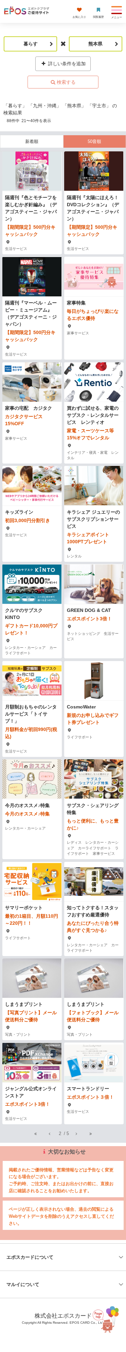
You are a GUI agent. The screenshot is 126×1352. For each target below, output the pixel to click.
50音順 (94, 141)
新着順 (31, 141)
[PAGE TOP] (107, 1318)
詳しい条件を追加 (66, 63)
